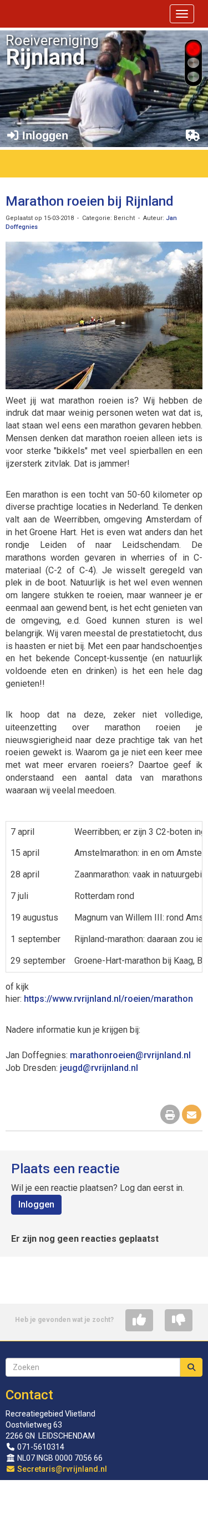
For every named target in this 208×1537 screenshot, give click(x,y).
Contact (29, 1395)
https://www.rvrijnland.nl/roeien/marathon (108, 999)
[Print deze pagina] (170, 1115)
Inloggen (36, 1204)
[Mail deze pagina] (191, 1115)
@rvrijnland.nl (130, 1055)
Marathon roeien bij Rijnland (90, 201)
